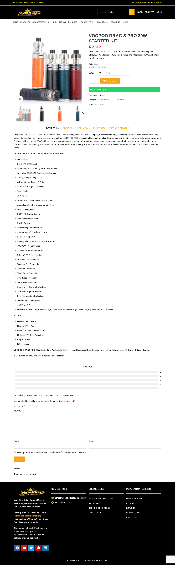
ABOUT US (94, 503)
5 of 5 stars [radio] (37, 406)
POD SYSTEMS (133, 513)
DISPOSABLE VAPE (135, 498)
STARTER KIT (118, 100)
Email (91, 441)
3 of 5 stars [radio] (33, 406)
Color (91, 73)
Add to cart (110, 80)
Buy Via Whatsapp (98, 89)
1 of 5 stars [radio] (28, 406)
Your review (19, 411)
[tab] (52, 128)
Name (16, 441)
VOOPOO (99, 104)
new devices (105, 100)
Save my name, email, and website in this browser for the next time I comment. (51, 452)
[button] (18, 114)
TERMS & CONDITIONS (99, 508)
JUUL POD (130, 508)
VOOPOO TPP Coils (98, 67)
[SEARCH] (132, 12)
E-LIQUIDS (131, 517)
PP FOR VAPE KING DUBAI (101, 498)
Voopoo (26, 159)
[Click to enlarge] (20, 99)
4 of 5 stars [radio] (35, 406)
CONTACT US (95, 513)
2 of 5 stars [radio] (30, 406)
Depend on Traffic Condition (27, 516)
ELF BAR (130, 503)
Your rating (19, 406)
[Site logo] (29, 12)
